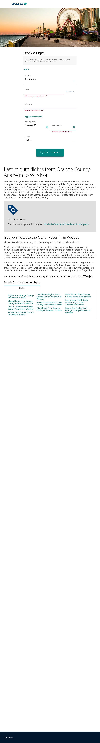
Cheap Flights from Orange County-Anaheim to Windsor (21, 302)
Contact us (9, 737)
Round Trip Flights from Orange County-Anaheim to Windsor (77, 310)
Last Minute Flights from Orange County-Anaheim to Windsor (49, 296)
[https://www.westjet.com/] (19, 5)
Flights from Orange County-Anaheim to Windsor (21, 296)
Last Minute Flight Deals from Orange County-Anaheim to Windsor (76, 302)
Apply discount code (33, 117)
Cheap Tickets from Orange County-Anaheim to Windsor (21, 307)
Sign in (26, 69)
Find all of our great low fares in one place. (66, 224)
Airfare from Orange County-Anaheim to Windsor (21, 313)
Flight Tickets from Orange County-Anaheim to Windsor (78, 295)
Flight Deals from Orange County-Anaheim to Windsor (49, 309)
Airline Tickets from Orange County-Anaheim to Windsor (49, 303)
